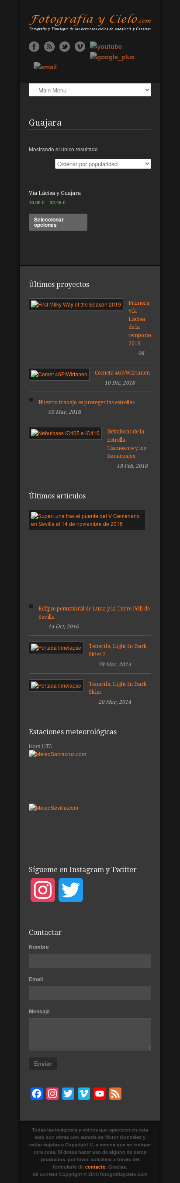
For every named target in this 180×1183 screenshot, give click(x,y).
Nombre (39, 947)
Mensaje (39, 1011)
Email (36, 979)
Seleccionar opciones (49, 221)
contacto (95, 1166)
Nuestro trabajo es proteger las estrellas (86, 402)
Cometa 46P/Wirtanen (122, 373)
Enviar (43, 1063)
